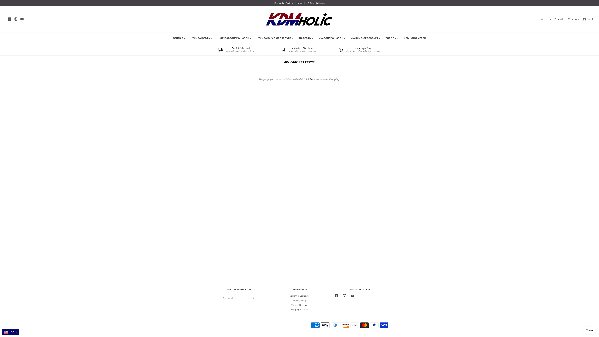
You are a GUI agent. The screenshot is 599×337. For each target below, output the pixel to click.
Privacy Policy (299, 300)
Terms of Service (299, 305)
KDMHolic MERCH (415, 38)
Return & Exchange (299, 296)
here (312, 79)
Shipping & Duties (299, 309)
